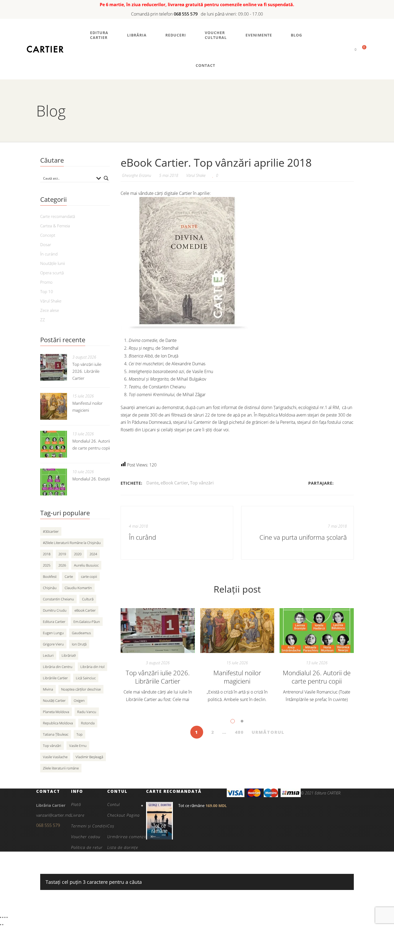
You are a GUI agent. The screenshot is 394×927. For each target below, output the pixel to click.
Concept (47, 235)
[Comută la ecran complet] (2, 917)
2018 (46, 554)
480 (239, 732)
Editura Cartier (54, 621)
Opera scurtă (52, 272)
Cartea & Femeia (55, 225)
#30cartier (51, 531)
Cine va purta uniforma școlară (303, 537)
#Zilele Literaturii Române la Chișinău (72, 542)
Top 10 (46, 291)
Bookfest (50, 576)
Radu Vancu (86, 711)
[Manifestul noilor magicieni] (237, 630)
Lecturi (48, 655)
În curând (49, 254)
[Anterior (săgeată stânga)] (0, 924)
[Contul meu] (346, 49)
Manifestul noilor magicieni (237, 677)
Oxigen (79, 700)
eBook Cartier (174, 483)
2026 (62, 565)
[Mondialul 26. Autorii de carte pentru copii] (317, 630)
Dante (152, 483)
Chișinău (50, 587)
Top (79, 734)
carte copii (89, 576)
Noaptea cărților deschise (81, 689)
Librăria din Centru (57, 666)
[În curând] (177, 533)
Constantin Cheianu (58, 599)
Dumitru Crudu (54, 610)
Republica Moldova (58, 723)
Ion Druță (79, 644)
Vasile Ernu (78, 745)
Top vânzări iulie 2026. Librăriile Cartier (158, 677)
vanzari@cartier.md (53, 815)
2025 (46, 565)
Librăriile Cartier (55, 678)
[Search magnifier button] (106, 178)
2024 (93, 554)
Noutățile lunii (52, 263)
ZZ (42, 319)
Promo (46, 282)
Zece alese (49, 310)
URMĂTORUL (268, 732)
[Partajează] (4, 917)
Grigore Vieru (53, 644)
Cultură (88, 599)
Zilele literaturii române (61, 768)
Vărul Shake (196, 175)
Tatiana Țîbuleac (55, 734)
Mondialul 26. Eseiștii (91, 478)
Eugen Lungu (53, 632)
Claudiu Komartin (78, 587)
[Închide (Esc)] (7, 917)
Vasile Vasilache (55, 756)
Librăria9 (69, 655)
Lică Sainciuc (86, 678)
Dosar (45, 244)
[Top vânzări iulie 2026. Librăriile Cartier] (158, 630)
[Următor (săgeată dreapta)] (2, 924)
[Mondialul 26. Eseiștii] (53, 482)
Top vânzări (202, 483)
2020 (77, 554)
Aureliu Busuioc (86, 565)
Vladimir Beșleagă (89, 756)
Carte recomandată (57, 216)
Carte (69, 576)
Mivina (48, 689)
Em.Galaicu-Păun (86, 621)
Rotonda (88, 723)
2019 (62, 554)
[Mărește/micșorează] (0, 917)
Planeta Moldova (56, 711)
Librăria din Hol (92, 666)
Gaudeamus (81, 632)
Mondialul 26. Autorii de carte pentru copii (317, 677)
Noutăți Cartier (54, 700)
